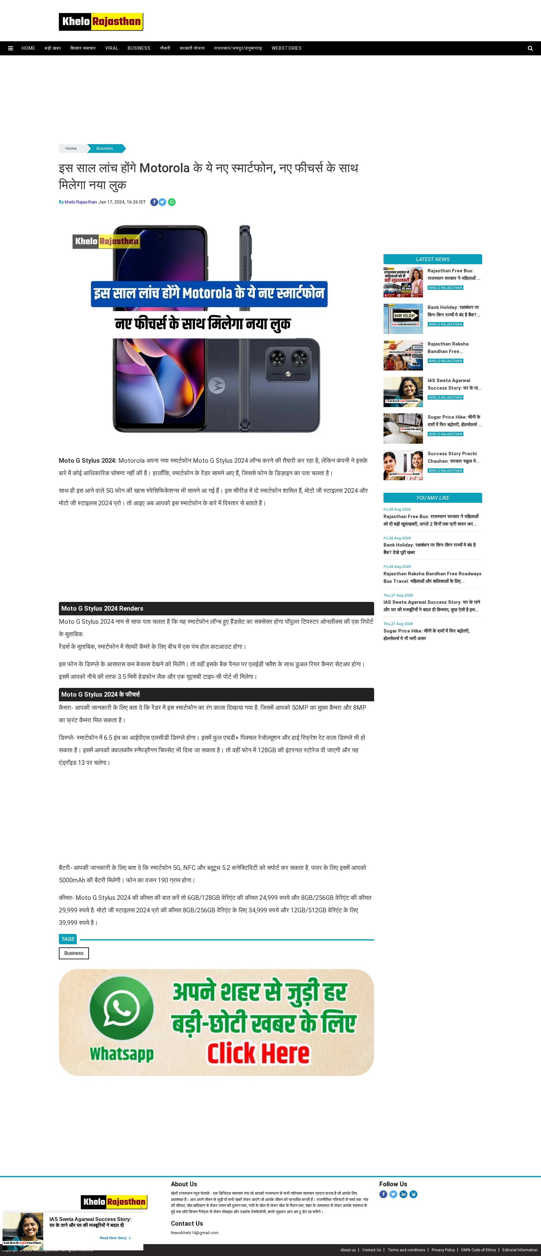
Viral (111, 48)
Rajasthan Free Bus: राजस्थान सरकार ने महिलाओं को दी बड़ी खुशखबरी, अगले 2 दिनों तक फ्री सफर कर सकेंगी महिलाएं (431, 524)
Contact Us (187, 1223)
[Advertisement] (247, 99)
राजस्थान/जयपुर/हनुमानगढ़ (238, 48)
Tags (67, 939)
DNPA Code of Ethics (478, 1250)
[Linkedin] (403, 1194)
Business (139, 48)
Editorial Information (520, 1250)
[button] (10, 48)
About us (348, 1250)
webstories (287, 48)
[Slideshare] (413, 1194)
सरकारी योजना (192, 48)
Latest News (433, 259)
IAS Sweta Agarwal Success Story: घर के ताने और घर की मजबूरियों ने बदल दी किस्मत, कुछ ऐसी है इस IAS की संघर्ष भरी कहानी (432, 609)
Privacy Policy (443, 1250)
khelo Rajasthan (81, 201)
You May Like (432, 498)
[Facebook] (383, 1194)
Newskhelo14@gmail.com (195, 1232)
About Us (184, 1184)
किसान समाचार (83, 48)
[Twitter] (393, 1194)
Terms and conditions (406, 1250)
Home (28, 48)
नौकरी (165, 48)
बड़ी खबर (53, 48)
